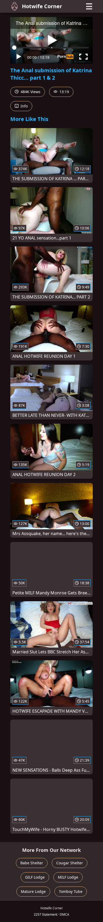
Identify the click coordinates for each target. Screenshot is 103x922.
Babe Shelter (31, 862)
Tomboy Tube (70, 891)
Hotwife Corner (42, 6)
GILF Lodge (35, 877)
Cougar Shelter (69, 862)
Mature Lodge (33, 891)
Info (24, 106)
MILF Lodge (68, 877)
